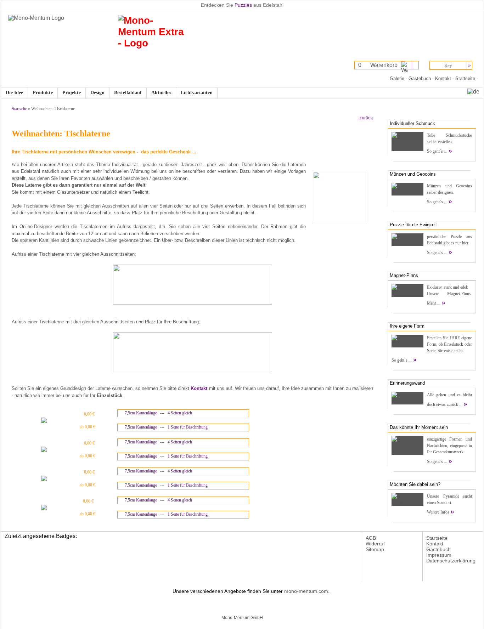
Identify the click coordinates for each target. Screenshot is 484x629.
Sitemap (375, 549)
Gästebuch (420, 78)
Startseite (465, 78)
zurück (366, 117)
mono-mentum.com (306, 591)
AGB (371, 538)
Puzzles (243, 5)
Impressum (438, 555)
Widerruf (375, 543)
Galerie (397, 78)
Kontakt (443, 78)
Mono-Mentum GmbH (242, 617)
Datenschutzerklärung (450, 560)
